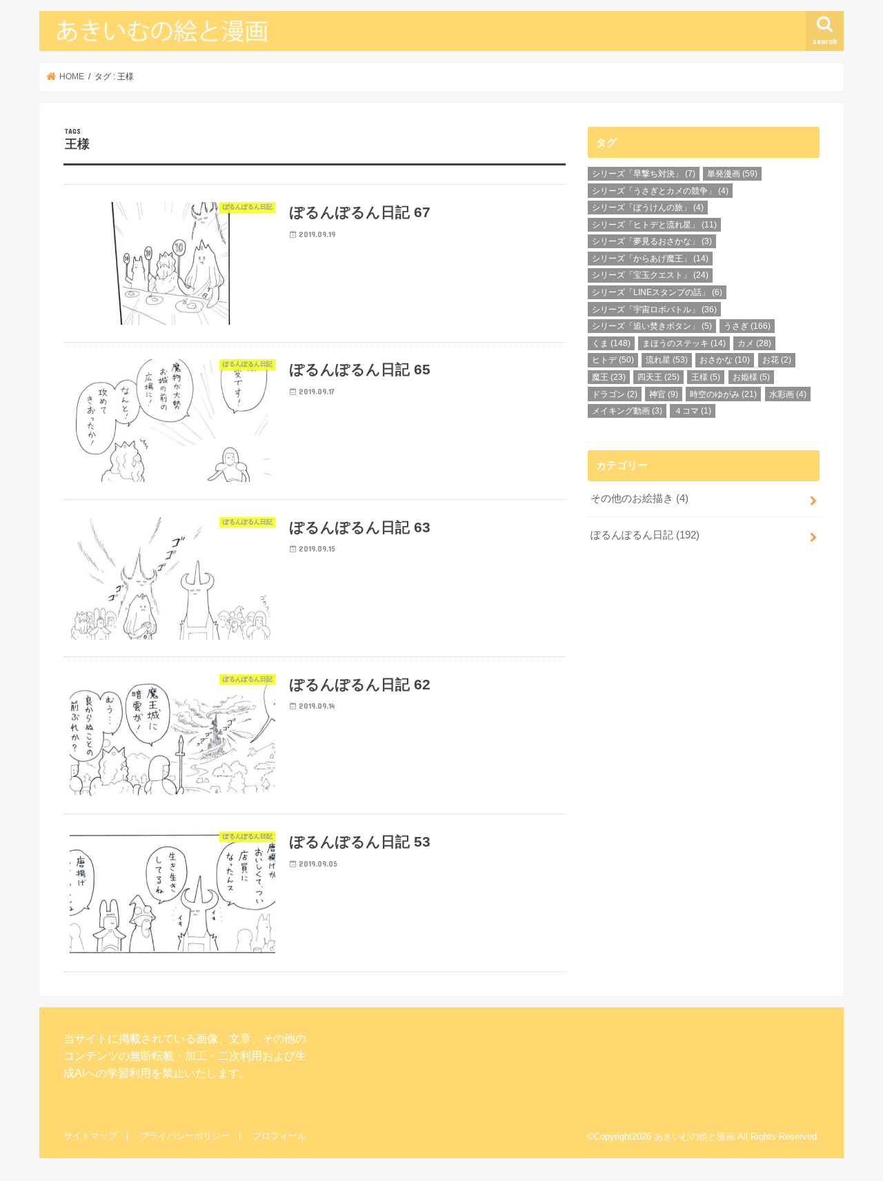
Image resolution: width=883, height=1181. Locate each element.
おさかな (725, 360)
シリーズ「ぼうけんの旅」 (648, 207)
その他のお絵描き (639, 498)
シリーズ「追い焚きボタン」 (652, 326)
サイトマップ (90, 1136)
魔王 (609, 377)
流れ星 (667, 360)
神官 (663, 394)
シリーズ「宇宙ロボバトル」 (654, 309)
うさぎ (747, 326)
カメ (754, 343)
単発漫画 (732, 174)
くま (611, 343)
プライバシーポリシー (185, 1136)
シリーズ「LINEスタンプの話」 (657, 292)
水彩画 (787, 394)
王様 (705, 377)
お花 (776, 360)
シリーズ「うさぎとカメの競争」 (660, 191)
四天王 (658, 377)
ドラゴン (614, 394)
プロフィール (279, 1136)
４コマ (692, 411)
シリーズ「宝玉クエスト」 (650, 275)
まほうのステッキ (684, 343)
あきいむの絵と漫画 (694, 1136)
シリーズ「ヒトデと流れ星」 (654, 225)
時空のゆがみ (723, 394)
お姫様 (751, 377)
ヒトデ (613, 360)
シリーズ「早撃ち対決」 (643, 174)
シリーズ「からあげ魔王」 (650, 258)
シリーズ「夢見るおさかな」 (652, 241)
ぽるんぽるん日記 (645, 535)
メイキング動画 (627, 411)
